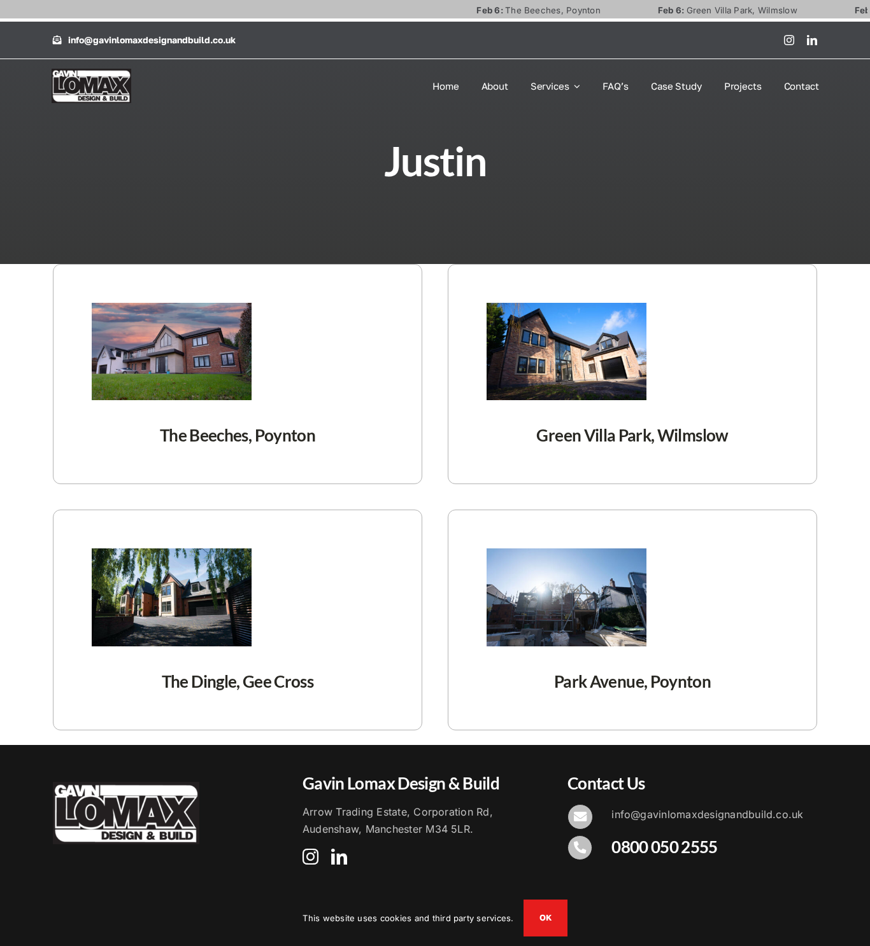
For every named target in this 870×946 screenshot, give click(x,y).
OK (545, 917)
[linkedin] (812, 40)
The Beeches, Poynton (508, 10)
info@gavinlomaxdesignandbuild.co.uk (707, 814)
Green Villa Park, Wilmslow (696, 10)
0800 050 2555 (664, 847)
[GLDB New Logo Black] (91, 73)
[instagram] (789, 40)
